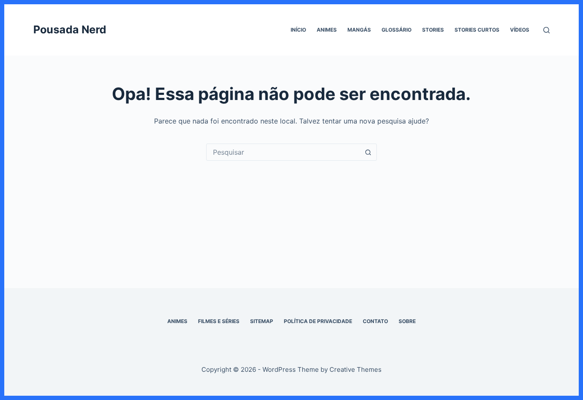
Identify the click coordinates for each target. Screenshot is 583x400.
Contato (375, 321)
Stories (433, 29)
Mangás (359, 29)
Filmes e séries (218, 321)
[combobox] (283, 152)
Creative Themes (355, 369)
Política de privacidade (318, 321)
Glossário (396, 29)
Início (298, 29)
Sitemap (261, 321)
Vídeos (519, 29)
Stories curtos (477, 29)
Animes (327, 29)
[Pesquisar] (546, 30)
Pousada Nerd (69, 29)
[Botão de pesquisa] (368, 152)
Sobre (407, 321)
